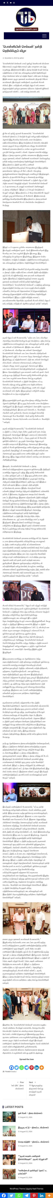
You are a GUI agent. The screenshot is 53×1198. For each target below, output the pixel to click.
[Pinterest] (31, 1065)
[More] (41, 1065)
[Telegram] (26, 1065)
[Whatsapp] (21, 1065)
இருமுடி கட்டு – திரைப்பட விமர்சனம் (33, 1127)
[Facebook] (11, 1065)
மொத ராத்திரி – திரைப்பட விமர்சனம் (34, 1142)
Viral (28, 1189)
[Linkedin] (36, 1065)
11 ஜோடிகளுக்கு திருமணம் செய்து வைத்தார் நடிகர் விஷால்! (36, 1088)
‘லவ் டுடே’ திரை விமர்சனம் (17, 1085)
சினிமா (14, 1071)
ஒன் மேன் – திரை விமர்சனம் (30, 1113)
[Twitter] (16, 1065)
